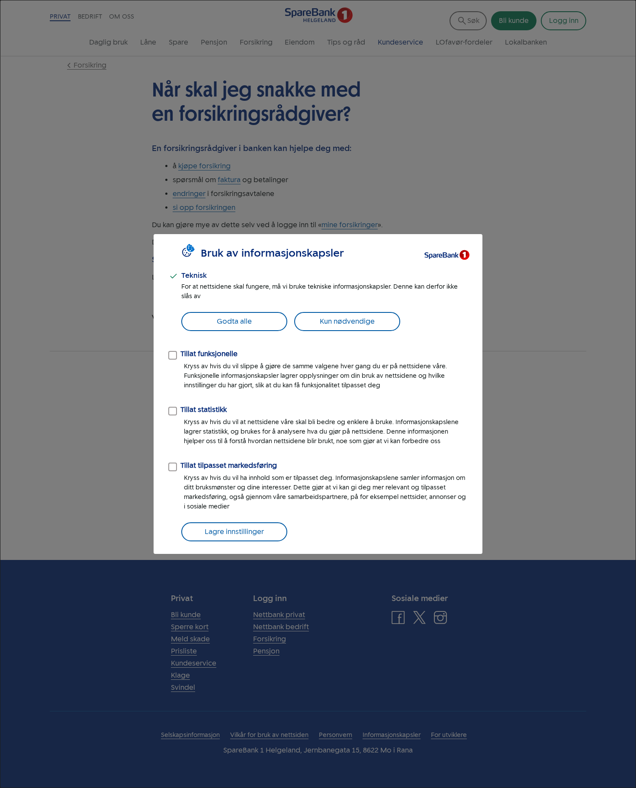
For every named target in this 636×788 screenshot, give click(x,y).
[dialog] (318, 394)
